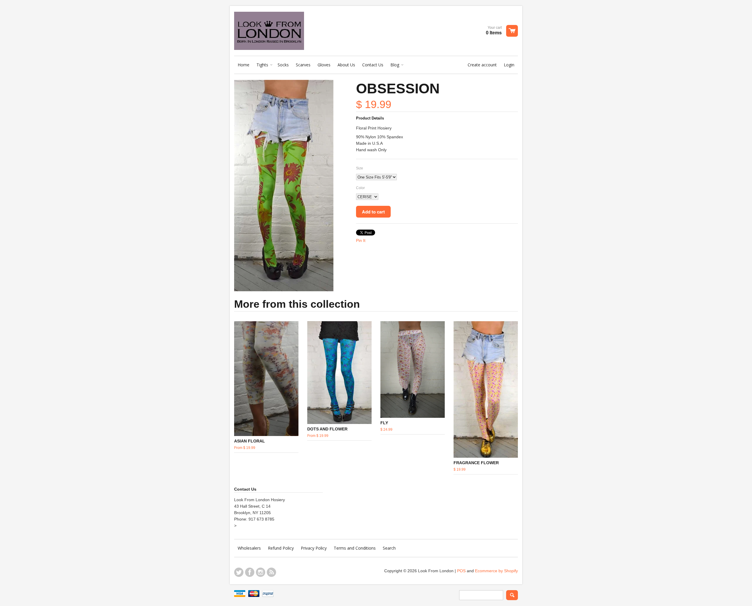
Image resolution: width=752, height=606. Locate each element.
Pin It (360, 240)
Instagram (260, 572)
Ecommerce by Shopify (496, 570)
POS (461, 570)
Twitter (239, 572)
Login (509, 65)
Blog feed (271, 572)
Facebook (249, 572)
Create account (482, 65)
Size (359, 168)
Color (360, 188)
